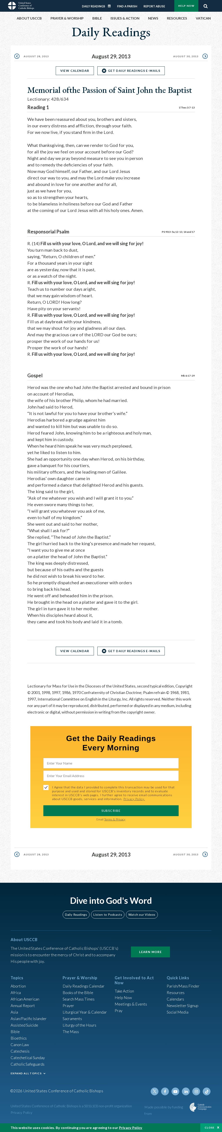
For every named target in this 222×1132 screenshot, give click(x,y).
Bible (15, 1031)
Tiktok (207, 1091)
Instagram (196, 1091)
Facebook (165, 1091)
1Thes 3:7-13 (187, 107)
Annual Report (23, 1005)
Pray (118, 1010)
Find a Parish (127, 6)
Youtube (175, 1091)
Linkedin (186, 1091)
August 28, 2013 (36, 56)
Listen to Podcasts (107, 914)
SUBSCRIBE (111, 810)
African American (25, 999)
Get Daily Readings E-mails (134, 70)
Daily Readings (93, 6)
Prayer (68, 1005)
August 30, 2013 (185, 56)
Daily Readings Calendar (111, 6)
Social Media (177, 1012)
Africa (16, 992)
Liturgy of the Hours (79, 1025)
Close (210, 1127)
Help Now (186, 5)
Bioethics (19, 1038)
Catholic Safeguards (27, 1064)
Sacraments (72, 1018)
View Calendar (74, 70)
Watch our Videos (141, 914)
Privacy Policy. (134, 799)
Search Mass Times (79, 999)
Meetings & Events (131, 1004)
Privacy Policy (22, 1112)
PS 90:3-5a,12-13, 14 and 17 (178, 231)
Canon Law (20, 1044)
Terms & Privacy (114, 819)
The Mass (71, 1031)
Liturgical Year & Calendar (85, 1012)
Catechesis (20, 1051)
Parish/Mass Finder (183, 986)
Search (205, 5)
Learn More (150, 952)
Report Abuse (154, 6)
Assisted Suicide (24, 1025)
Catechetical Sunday (28, 1057)
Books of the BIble (78, 992)
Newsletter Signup (182, 1005)
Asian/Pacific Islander (29, 1018)
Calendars (175, 999)
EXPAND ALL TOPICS (26, 1073)
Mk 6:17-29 (188, 375)
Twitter (154, 1091)
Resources (175, 992)
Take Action (124, 991)
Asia (14, 1012)
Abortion (18, 986)
